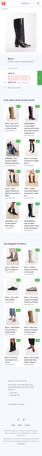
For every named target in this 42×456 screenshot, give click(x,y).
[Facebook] (18, 419)
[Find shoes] (38, 3)
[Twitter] (24, 419)
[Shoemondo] (10, 3)
